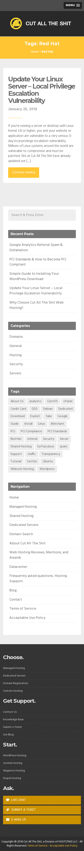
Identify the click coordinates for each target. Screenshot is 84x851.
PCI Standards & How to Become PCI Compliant (37, 262)
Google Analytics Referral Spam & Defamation (36, 247)
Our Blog (8, 734)
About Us (17, 401)
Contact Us (10, 712)
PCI (13, 431)
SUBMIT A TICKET (23, 810)
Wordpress (47, 469)
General (15, 346)
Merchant (57, 424)
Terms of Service (22, 609)
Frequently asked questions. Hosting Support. (38, 578)
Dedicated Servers (24, 525)
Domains (16, 337)
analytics (35, 401)
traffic (32, 454)
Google (62, 416)
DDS (35, 409)
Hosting (15, 355)
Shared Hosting (21, 446)
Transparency (51, 454)
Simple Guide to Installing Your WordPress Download (34, 276)
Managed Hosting (23, 507)
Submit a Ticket (12, 727)
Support (16, 454)
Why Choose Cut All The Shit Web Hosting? (36, 305)
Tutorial (16, 461)
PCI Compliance (31, 431)
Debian (48, 409)
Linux (41, 424)
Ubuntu (48, 461)
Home (35, 51)
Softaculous (45, 446)
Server (64, 439)
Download (18, 416)
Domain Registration (15, 683)
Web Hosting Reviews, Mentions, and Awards (38, 555)
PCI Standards (57, 431)
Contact (15, 600)
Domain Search (21, 534)
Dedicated (65, 409)
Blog (13, 590)
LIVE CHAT (18, 800)
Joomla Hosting (12, 763)
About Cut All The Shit (27, 543)
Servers (15, 373)
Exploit (35, 416)
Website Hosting (22, 469)
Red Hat (16, 439)
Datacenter (18, 567)
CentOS (52, 401)
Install (28, 424)
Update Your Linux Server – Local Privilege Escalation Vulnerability (41, 90)
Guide (15, 424)
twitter (32, 461)
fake (49, 416)
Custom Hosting (13, 691)
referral (32, 439)
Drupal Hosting (12, 778)
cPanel (67, 401)
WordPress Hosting (14, 755)
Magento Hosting (14, 770)
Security (16, 364)
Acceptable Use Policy (27, 618)
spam (63, 446)
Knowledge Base (13, 719)
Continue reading (23, 172)
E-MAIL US (18, 819)
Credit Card (18, 409)
